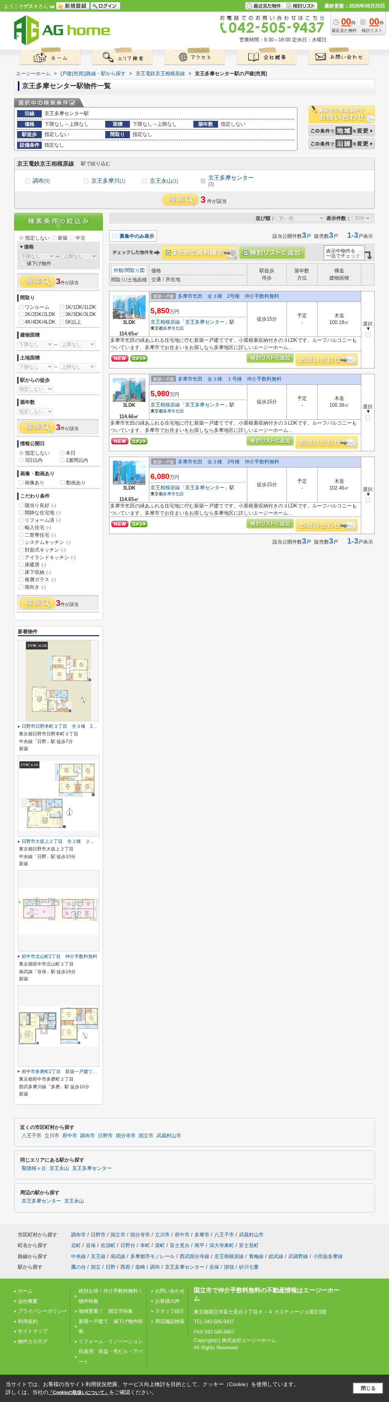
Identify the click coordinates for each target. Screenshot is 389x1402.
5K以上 (73, 322)
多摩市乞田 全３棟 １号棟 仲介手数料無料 (229, 379)
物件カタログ (32, 1341)
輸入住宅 (38, 527)
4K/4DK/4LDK (40, 322)
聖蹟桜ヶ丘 (34, 1168)
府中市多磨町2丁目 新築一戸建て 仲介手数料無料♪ (76, 1071)
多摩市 (169, 328)
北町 (76, 1245)
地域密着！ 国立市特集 (106, 1311)
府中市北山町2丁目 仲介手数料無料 (59, 956)
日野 (110, 1267)
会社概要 (28, 1301)
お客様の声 (167, 1301)
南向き (35, 587)
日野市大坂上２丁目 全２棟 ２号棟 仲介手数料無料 (79, 841)
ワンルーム (37, 307)
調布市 (87, 1135)
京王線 (98, 1256)
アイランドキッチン (50, 557)
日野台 (127, 1245)
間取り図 (135, 270)
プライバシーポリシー (42, 1311)
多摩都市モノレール (152, 1256)
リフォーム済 (43, 520)
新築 (63, 238)
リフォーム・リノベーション (111, 1341)
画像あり (34, 482)
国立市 (146, 1135)
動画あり (76, 482)
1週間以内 (77, 460)
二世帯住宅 (40, 535)
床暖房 (35, 564)
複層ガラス (40, 579)
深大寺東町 (221, 1245)
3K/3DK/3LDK (80, 314)
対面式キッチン (45, 550)
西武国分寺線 (194, 1256)
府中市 (69, 1135)
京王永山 (164, 180)
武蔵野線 (298, 1256)
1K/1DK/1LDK (80, 307)
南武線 (118, 1256)
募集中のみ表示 (136, 236)
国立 (96, 1267)
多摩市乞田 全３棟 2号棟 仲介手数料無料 (228, 296)
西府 (125, 1267)
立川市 (51, 1135)
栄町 (160, 1245)
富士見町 (249, 1245)
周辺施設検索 (170, 1321)
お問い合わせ (170, 1291)
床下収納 (38, 572)
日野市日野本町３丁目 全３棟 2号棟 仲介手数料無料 (80, 726)
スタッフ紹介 (170, 1311)
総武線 (276, 1256)
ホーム (25, 1291)
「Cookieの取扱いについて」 (78, 1392)
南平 (199, 1245)
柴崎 (140, 1267)
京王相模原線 (165, 322)
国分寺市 (126, 1135)
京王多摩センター (231, 180)
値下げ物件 (39, 263)
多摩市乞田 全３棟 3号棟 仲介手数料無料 (228, 462)
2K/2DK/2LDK (40, 314)
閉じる (368, 1388)
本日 (71, 453)
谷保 (91, 1245)
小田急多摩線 (328, 1256)
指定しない (37, 238)
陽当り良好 (40, 505)
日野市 (105, 1135)
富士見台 (180, 1245)
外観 (118, 270)
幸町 (145, 1245)
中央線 (78, 1256)
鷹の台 (78, 1267)
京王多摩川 (108, 180)
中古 (80, 238)
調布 (41, 180)
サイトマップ (32, 1331)
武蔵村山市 (169, 1135)
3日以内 (34, 460)
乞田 (180, 328)
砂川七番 (249, 1267)
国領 (229, 1267)
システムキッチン (48, 542)
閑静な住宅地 (43, 512)
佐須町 (108, 1245)
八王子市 (31, 1135)
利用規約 (28, 1321)
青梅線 (256, 1256)
